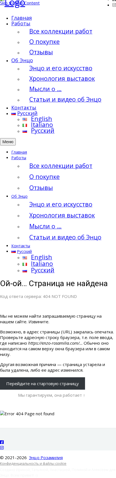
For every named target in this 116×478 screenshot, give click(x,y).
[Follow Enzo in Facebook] (2, 442)
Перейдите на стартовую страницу (42, 383)
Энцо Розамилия (46, 457)
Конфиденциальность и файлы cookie (33, 463)
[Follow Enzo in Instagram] (114, 5)
